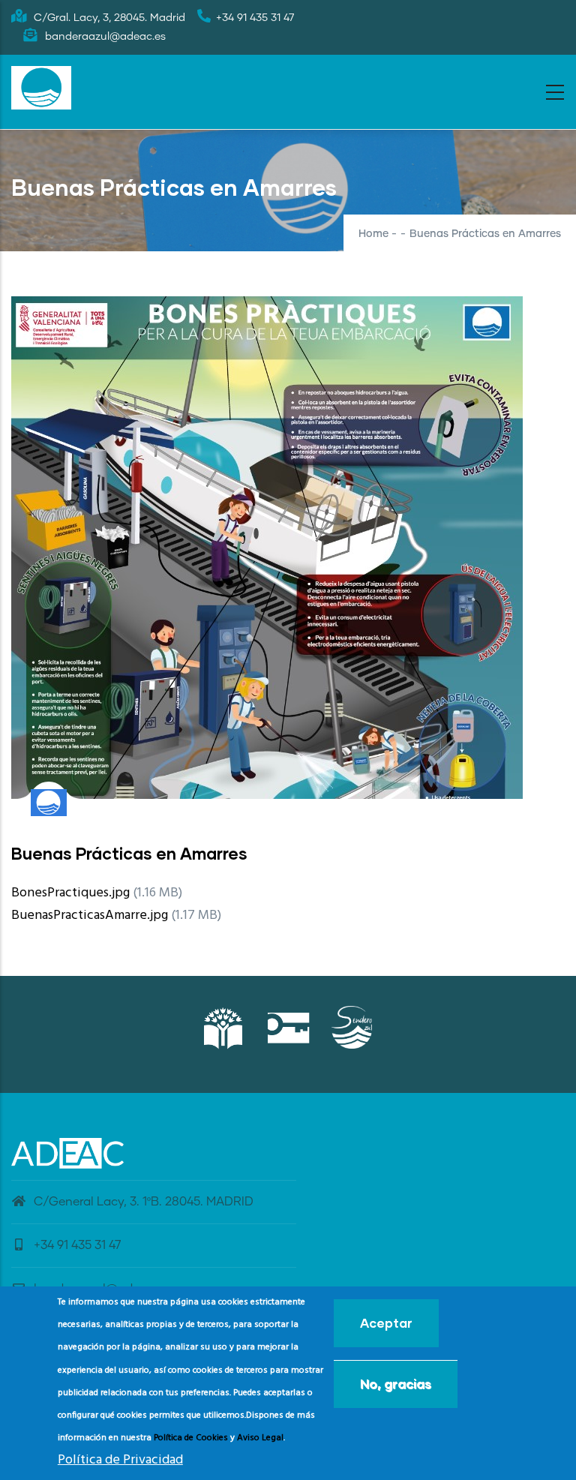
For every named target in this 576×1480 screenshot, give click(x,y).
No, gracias (395, 1383)
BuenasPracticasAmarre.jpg (89, 915)
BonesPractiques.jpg (70, 893)
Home (373, 234)
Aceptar (386, 1323)
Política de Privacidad (120, 1460)
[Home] (41, 88)
